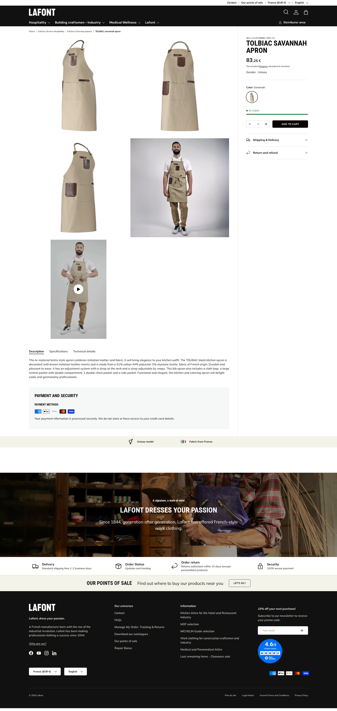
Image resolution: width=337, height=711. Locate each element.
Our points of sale (252, 2)
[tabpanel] (129, 368)
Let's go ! (240, 583)
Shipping (263, 66)
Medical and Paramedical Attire (201, 649)
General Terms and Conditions (274, 695)
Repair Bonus (123, 648)
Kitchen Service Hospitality (51, 31)
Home (32, 31)
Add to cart (290, 124)
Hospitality (37, 22)
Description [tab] (36, 351)
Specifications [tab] (58, 351)
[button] (306, 12)
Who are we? (37, 643)
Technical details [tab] (84, 351)
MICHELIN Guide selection (197, 631)
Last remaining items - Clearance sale (205, 656)
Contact (231, 2)
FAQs (117, 620)
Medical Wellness (123, 22)
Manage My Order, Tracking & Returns (139, 627)
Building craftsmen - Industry (78, 22)
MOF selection (189, 624)
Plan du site (230, 695)
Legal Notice (248, 695)
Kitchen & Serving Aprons (79, 31)
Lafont (150, 22)
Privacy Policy (301, 695)
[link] (292, 22)
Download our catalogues (131, 634)
